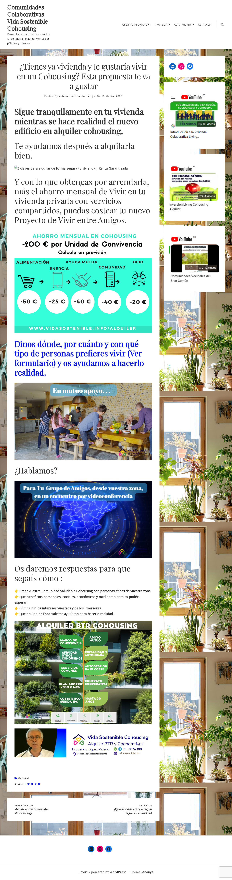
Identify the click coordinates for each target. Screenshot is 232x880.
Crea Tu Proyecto (134, 24)
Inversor (161, 24)
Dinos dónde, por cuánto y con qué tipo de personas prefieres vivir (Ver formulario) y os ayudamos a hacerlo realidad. (79, 358)
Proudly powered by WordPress (102, 872)
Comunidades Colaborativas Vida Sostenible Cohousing (27, 18)
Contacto (204, 24)
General (23, 778)
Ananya (148, 872)
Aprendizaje (182, 24)
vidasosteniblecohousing (76, 96)
